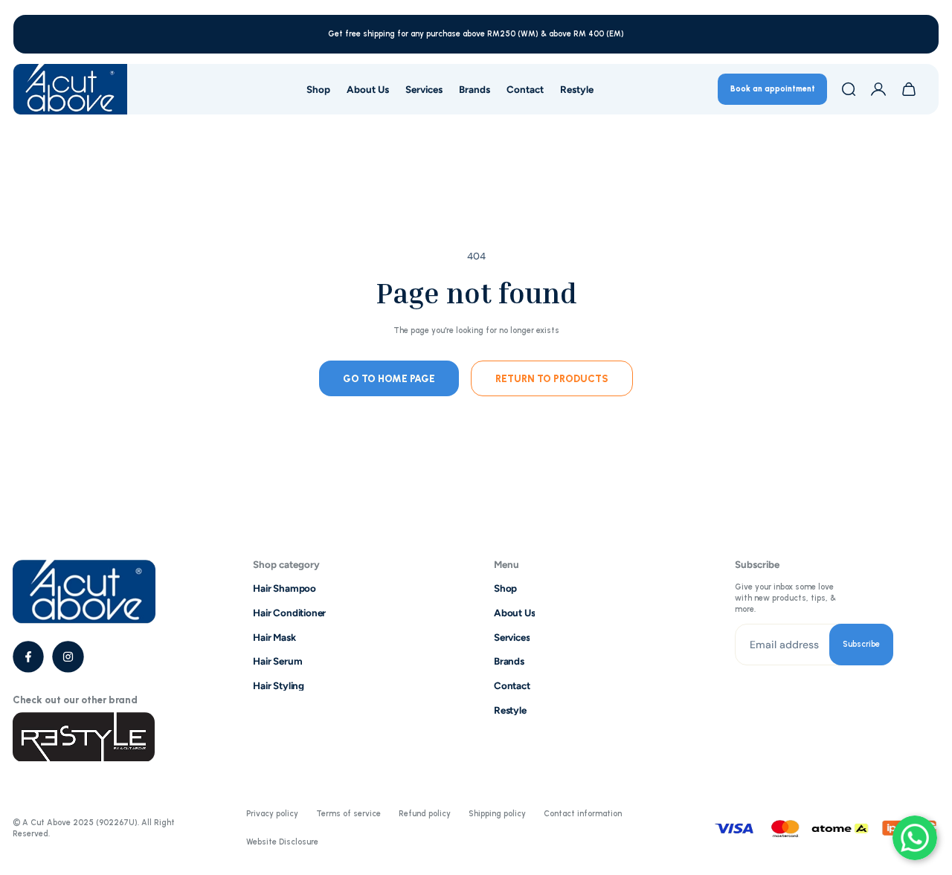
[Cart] (909, 89)
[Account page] (878, 89)
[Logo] (70, 89)
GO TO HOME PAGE (389, 378)
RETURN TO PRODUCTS (551, 378)
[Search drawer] (849, 89)
